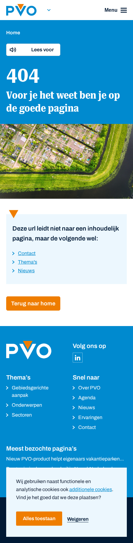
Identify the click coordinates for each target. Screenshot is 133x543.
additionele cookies (90, 489)
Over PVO (89, 387)
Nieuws (86, 407)
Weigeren (77, 519)
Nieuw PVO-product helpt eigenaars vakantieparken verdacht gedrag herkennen (63, 459)
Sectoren (22, 415)
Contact (87, 427)
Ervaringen (90, 417)
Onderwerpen (27, 405)
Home (13, 32)
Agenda (87, 397)
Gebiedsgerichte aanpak (30, 391)
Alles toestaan (39, 518)
